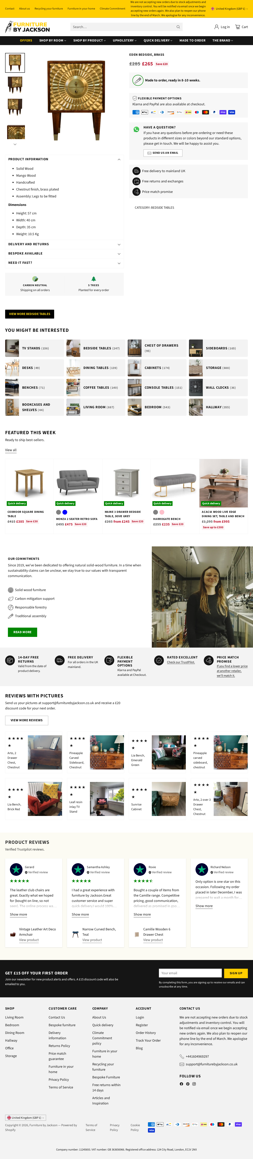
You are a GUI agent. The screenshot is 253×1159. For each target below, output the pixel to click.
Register (142, 1025)
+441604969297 (197, 1056)
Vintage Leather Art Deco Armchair (37, 932)
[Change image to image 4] (15, 129)
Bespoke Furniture (106, 1077)
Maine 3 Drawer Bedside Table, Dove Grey (123, 514)
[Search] (178, 27)
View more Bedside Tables (29, 314)
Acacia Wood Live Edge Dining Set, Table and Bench (223, 514)
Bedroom (12, 1025)
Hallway (11, 1040)
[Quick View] (48, 464)
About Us (99, 1017)
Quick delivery (102, 1025)
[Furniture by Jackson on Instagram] (194, 1085)
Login (140, 1017)
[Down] (15, 144)
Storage (11, 1055)
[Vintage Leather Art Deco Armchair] (13, 935)
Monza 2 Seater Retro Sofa (77, 519)
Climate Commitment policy (102, 1038)
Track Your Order (148, 1040)
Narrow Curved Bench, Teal (99, 932)
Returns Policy (59, 1045)
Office (9, 1048)
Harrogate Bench (166, 519)
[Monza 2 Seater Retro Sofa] (78, 483)
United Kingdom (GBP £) (230, 9)
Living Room (14, 1017)
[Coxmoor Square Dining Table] (29, 483)
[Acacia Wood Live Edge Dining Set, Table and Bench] (223, 483)
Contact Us (57, 1017)
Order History (146, 1032)
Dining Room (14, 1032)
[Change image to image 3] (15, 107)
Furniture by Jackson (43, 1125)
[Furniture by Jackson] (27, 27)
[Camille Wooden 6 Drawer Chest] (137, 934)
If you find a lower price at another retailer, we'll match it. (232, 671)
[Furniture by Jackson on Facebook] (181, 1085)
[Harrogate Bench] (175, 483)
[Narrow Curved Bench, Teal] (75, 934)
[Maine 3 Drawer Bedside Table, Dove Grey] (126, 483)
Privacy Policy (59, 1079)
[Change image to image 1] (15, 63)
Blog (139, 1048)
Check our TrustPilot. (181, 662)
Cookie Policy (135, 1127)
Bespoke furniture (62, 1025)
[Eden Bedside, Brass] (76, 100)
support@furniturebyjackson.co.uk (212, 1064)
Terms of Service (61, 1087)
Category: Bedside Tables (154, 207)
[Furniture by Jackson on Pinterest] (187, 1085)
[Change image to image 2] (15, 85)
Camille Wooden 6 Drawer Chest (156, 932)
